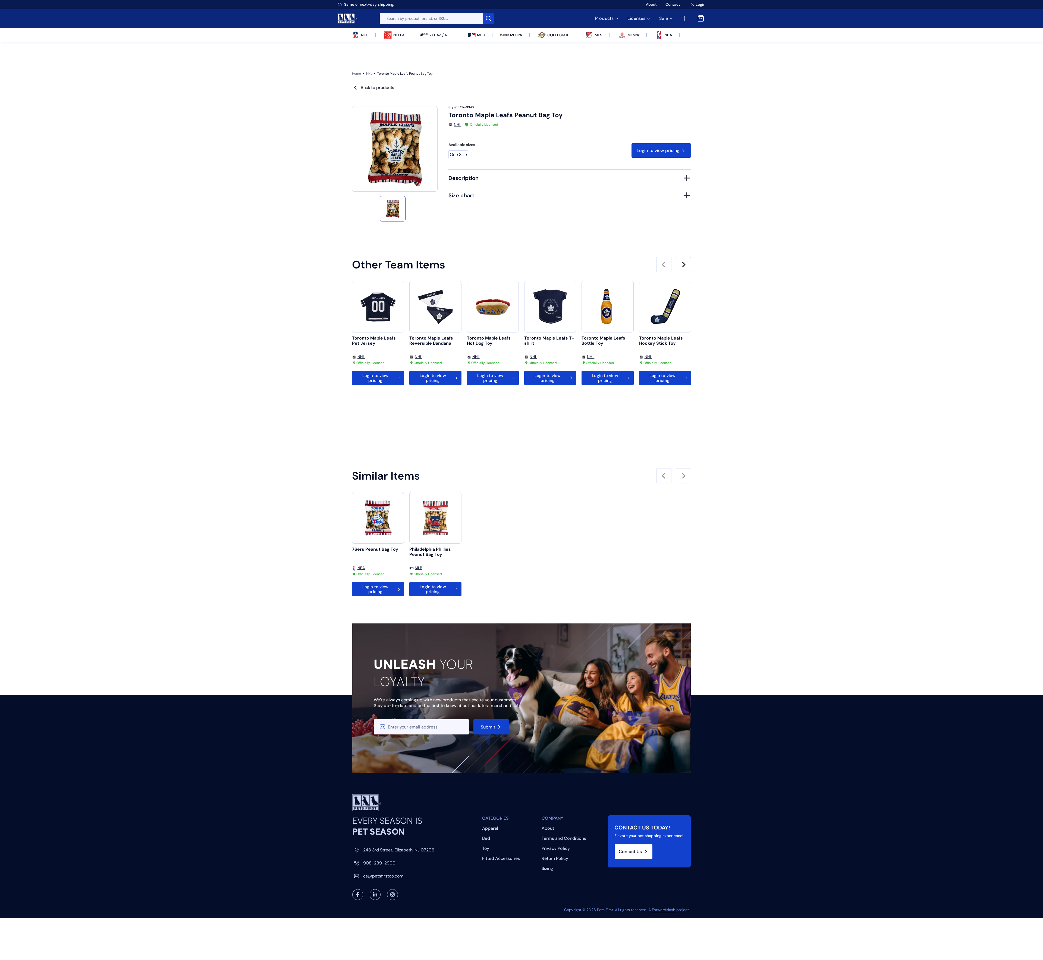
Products (604, 18)
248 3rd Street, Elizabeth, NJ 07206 (398, 850)
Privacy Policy (556, 848)
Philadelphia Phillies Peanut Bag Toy (430, 552)
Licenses (636, 18)
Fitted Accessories (501, 858)
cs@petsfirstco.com (383, 876)
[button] (392, 208)
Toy (485, 848)
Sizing (547, 868)
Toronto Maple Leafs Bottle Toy (603, 340)
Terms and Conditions (564, 838)
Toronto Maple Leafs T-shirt (549, 340)
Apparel (490, 828)
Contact (672, 4)
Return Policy (555, 858)
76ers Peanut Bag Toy (375, 549)
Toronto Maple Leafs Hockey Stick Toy (661, 340)
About (651, 4)
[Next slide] (683, 264)
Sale (663, 18)
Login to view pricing (658, 150)
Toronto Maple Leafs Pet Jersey (374, 340)
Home (356, 73)
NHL (369, 73)
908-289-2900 (379, 863)
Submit (488, 727)
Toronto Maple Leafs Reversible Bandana (431, 340)
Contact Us (630, 851)
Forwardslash (663, 909)
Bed (486, 838)
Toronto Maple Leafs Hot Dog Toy (489, 340)
